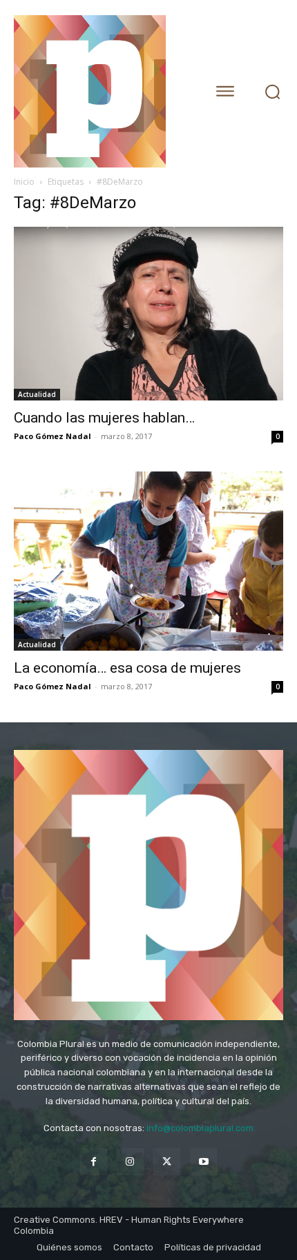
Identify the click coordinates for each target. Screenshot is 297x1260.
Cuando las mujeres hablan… (104, 417)
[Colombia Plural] (100, 91)
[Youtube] (203, 1161)
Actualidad (37, 394)
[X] (166, 1161)
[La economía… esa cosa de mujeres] (148, 561)
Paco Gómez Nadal (52, 436)
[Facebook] (93, 1161)
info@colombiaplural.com (199, 1128)
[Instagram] (130, 1161)
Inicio (24, 181)
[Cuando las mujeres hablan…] (148, 313)
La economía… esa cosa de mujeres (127, 668)
